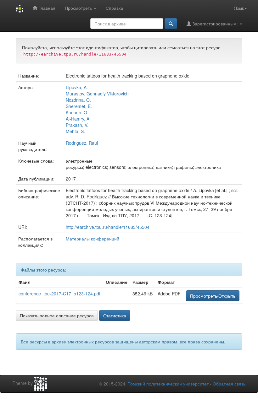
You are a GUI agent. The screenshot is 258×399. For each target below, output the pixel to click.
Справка (114, 8)
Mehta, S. (75, 131)
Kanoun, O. (77, 112)
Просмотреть (79, 8)
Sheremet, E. (79, 106)
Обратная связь (229, 383)
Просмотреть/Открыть (212, 296)
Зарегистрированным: (215, 23)
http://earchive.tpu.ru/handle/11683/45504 (107, 227)
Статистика (114, 315)
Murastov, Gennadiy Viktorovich (97, 93)
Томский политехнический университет (168, 383)
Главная (46, 8)
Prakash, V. (77, 125)
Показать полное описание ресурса (57, 315)
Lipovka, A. (77, 87)
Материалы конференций (92, 238)
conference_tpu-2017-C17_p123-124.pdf (59, 293)
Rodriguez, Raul (82, 143)
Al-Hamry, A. (78, 119)
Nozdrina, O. (78, 100)
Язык (239, 8)
